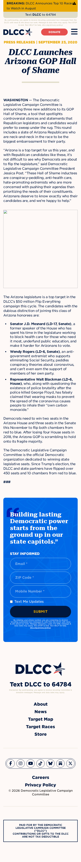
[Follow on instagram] (20, 763)
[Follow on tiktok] (40, 763)
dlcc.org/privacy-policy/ (40, 628)
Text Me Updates (29, 602)
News (40, 711)
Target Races (40, 726)
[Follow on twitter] (70, 763)
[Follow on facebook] (10, 763)
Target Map (40, 719)
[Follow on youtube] (30, 763)
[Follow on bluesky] (50, 763)
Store (40, 734)
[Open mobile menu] (74, 32)
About (41, 704)
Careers (40, 777)
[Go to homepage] (40, 669)
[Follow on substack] (60, 763)
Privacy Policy (40, 784)
